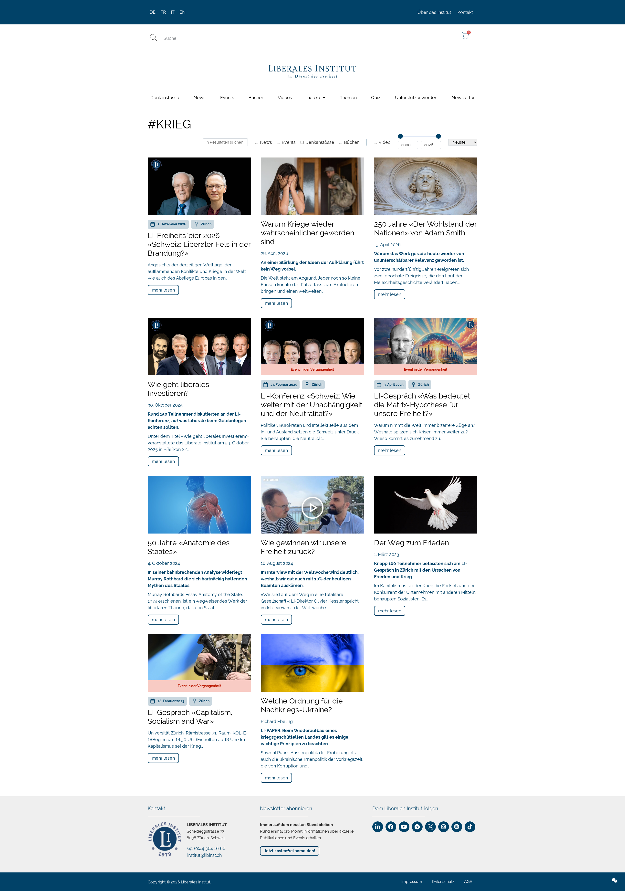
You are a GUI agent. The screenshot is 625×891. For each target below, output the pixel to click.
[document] (312, 445)
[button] (618, 392)
